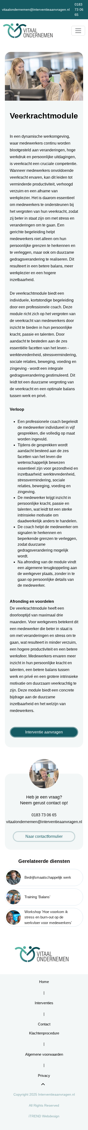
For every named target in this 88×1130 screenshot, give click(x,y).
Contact (44, 1024)
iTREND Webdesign (44, 1116)
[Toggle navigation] (78, 31)
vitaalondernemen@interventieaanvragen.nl (36, 9)
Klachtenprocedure (44, 1033)
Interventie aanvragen (44, 732)
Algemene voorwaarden (44, 1054)
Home (44, 982)
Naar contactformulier (44, 836)
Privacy (44, 1075)
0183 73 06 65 (79, 9)
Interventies (44, 1003)
